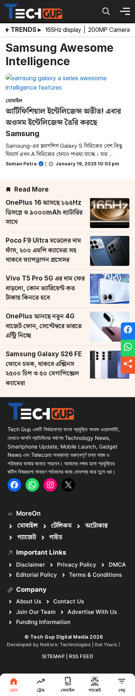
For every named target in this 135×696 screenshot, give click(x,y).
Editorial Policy (36, 574)
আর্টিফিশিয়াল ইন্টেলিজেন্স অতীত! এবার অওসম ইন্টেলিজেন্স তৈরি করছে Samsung (63, 122)
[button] (106, 11)
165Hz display (63, 29)
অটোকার (96, 525)
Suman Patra (21, 163)
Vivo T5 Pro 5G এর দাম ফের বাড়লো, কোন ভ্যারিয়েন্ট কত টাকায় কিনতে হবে (45, 287)
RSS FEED (81, 656)
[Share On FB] (128, 331)
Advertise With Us (92, 611)
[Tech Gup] (33, 11)
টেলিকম (61, 525)
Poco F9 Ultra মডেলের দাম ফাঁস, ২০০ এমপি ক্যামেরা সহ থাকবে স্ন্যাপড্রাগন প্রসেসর (43, 250)
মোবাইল (14, 100)
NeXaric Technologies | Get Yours (79, 644)
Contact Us (68, 601)
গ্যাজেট (26, 537)
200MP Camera (109, 29)
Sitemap (53, 656)
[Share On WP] (128, 348)
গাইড (55, 537)
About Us (28, 601)
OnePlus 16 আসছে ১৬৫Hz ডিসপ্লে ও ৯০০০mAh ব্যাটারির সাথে (44, 212)
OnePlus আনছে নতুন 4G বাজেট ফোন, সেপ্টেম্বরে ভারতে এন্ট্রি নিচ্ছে (44, 325)
